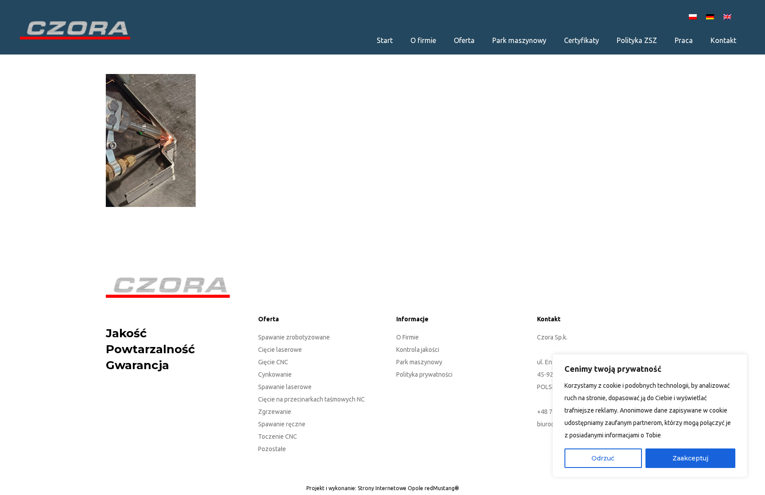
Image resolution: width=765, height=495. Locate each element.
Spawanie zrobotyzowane (294, 337)
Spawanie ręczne (281, 424)
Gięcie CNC (273, 362)
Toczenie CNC (277, 436)
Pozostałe (272, 448)
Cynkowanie (275, 374)
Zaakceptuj (690, 458)
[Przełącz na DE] (711, 16)
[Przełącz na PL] (694, 16)
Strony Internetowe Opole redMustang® (408, 488)
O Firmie (407, 337)
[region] (649, 415)
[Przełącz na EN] (728, 16)
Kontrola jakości (417, 349)
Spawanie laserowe (285, 386)
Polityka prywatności (424, 374)
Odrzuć (602, 458)
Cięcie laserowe (280, 349)
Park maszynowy (419, 362)
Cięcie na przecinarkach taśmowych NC (311, 399)
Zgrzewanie (274, 411)
